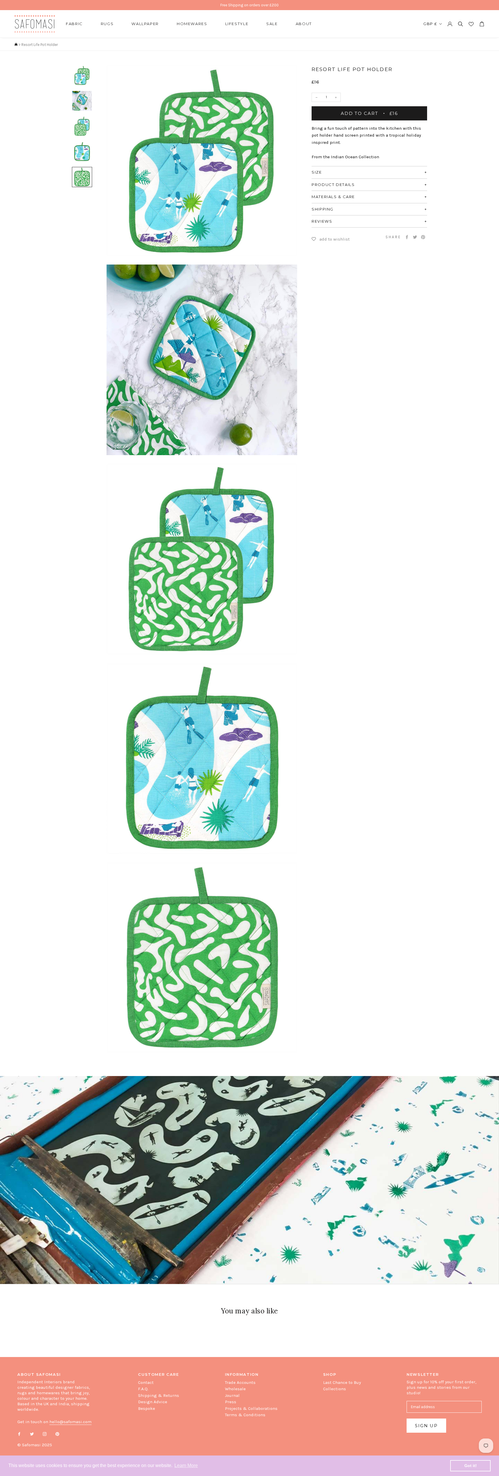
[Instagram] (44, 1434)
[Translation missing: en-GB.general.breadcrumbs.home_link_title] (16, 44)
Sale (272, 23)
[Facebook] (407, 237)
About (304, 23)
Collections (334, 1388)
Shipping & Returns (158, 1395)
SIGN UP (426, 1425)
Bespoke (146, 1408)
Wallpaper (145, 23)
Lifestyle (237, 23)
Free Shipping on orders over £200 (249, 5)
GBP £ (430, 23)
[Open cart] (482, 24)
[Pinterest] (423, 237)
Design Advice (152, 1401)
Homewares (192, 23)
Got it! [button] (470, 1465)
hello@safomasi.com (70, 1421)
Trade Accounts (240, 1382)
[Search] (460, 24)
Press (230, 1401)
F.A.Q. (143, 1388)
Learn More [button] (186, 1465)
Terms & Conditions (245, 1414)
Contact (146, 1382)
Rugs (107, 23)
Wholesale (235, 1388)
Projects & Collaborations (251, 1408)
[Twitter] (415, 237)
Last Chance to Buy (342, 1382)
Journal (232, 1395)
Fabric (74, 23)
